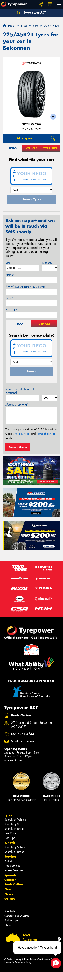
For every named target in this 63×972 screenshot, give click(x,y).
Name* (9, 275)
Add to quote (24, 138)
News (8, 894)
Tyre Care (10, 833)
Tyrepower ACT (34, 12)
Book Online (13, 884)
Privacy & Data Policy (25, 959)
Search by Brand (14, 829)
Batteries (9, 861)
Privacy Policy (22, 433)
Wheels (9, 842)
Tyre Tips (9, 838)
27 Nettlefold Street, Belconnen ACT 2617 (32, 725)
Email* (9, 298)
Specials (10, 875)
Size (7, 263)
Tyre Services (12, 866)
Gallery (9, 899)
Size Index (10, 911)
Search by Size (13, 824)
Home (10, 26)
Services (10, 856)
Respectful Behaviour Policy (17, 962)
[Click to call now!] (41, 4)
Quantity (47, 263)
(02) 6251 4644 (22, 734)
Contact (10, 880)
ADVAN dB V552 (31, 123)
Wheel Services (13, 870)
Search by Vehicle (15, 819)
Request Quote (18, 447)
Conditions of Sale (46, 959)
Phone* (25, 286)
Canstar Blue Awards (16, 916)
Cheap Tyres (11, 925)
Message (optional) (16, 404)
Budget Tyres (11, 920)
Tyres (8, 815)
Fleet (7, 889)
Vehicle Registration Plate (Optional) (20, 391)
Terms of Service (46, 433)
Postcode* (11, 310)
